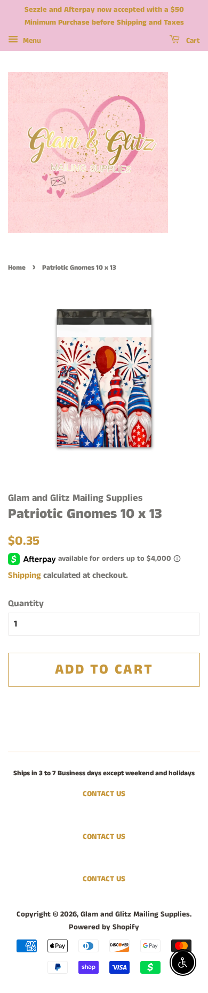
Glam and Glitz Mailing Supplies (135, 914)
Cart (192, 40)
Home (17, 267)
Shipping (24, 575)
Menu (31, 40)
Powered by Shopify (104, 927)
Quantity (26, 603)
